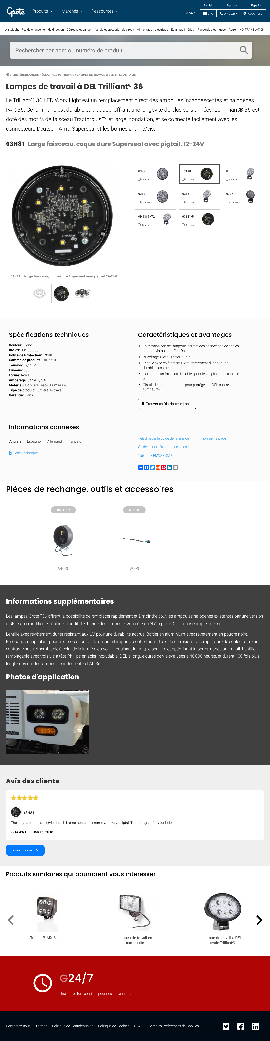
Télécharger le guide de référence (163, 438)
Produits (40, 11)
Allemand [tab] (54, 441)
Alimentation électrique (152, 29)
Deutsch (232, 5)
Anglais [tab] (15, 441)
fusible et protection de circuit (114, 29)
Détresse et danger (79, 29)
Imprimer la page (213, 438)
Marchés (70, 11)
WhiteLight (12, 29)
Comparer (135, 637)
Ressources (103, 11)
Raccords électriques (212, 29)
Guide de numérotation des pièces (164, 447)
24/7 (190, 13)
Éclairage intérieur (183, 29)
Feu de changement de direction (43, 29)
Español (256, 5)
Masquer (250, 516)
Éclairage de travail (58, 75)
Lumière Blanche (25, 75)
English (208, 5)
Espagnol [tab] (34, 441)
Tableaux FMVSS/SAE (155, 455)
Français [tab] (74, 441)
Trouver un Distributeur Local (168, 404)
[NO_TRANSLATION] (252, 29)
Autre (232, 29)
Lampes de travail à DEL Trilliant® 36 (106, 75)
